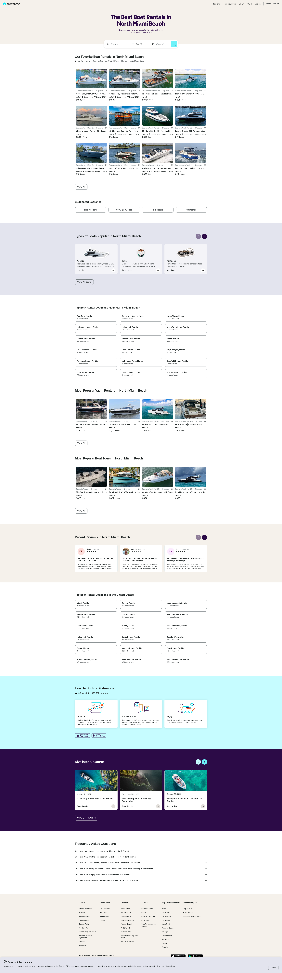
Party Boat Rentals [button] (127, 941)
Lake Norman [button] (167, 936)
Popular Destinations (171, 903)
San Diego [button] (166, 920)
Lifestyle (144, 912)
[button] (230, 4)
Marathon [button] (165, 947)
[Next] (204, 236)
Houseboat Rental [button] (127, 920)
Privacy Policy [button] (170, 966)
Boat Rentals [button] (125, 909)
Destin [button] (164, 943)
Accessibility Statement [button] (87, 932)
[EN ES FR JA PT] (241, 4)
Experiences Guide (148, 916)
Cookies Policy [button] (84, 928)
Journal (144, 903)
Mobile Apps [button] (104, 916)
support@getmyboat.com (192, 916)
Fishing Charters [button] (126, 916)
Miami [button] (164, 909)
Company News (147, 909)
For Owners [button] (104, 912)
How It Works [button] (105, 909)
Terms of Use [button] (64, 966)
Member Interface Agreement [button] (85, 937)
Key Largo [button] (166, 939)
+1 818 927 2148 (189, 912)
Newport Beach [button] (167, 928)
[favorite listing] (106, 91)
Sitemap (82, 941)
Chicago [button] (165, 932)
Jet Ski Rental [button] (126, 912)
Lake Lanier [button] (166, 912)
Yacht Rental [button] (125, 928)
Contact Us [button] (83, 945)
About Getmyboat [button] (85, 909)
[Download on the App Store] (82, 735)
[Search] (174, 44)
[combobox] (117, 44)
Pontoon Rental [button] (126, 924)
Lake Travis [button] (166, 924)
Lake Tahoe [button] (166, 916)
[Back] (198, 236)
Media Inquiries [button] (84, 916)
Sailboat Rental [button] (126, 932)
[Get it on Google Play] (99, 735)
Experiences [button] (126, 903)
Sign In (258, 4)
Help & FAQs (187, 909)
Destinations (145, 920)
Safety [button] (102, 920)
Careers (82, 912)
